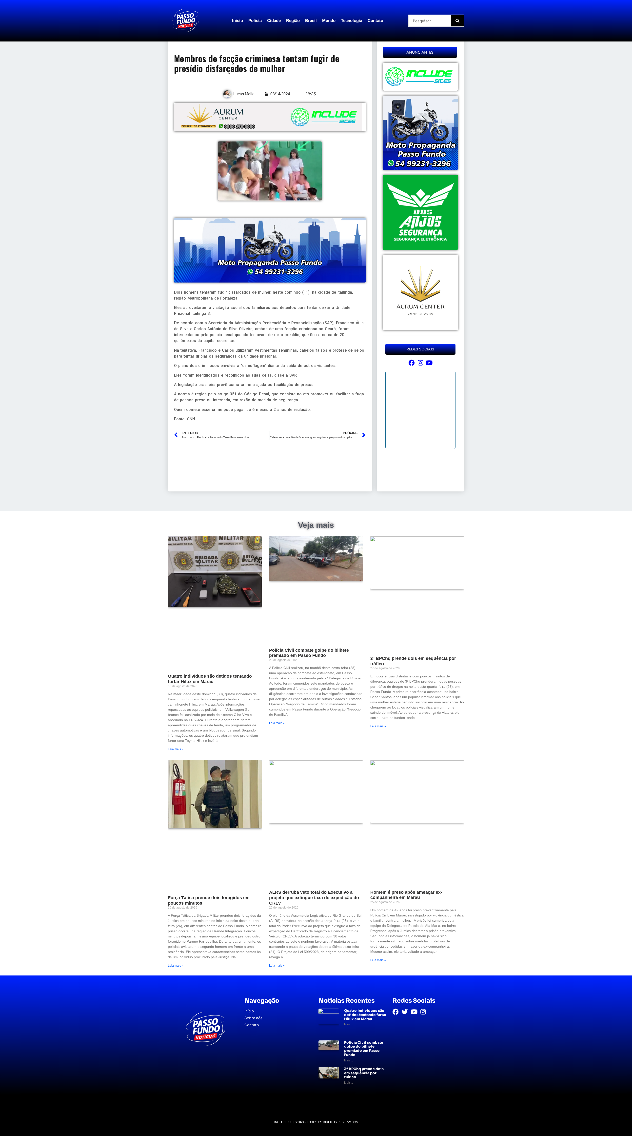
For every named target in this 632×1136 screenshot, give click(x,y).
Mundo (329, 20)
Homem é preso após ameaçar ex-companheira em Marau (406, 895)
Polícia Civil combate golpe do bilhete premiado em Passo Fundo (309, 653)
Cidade (274, 20)
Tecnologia (351, 20)
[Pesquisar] (457, 20)
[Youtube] (429, 363)
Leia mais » (175, 749)
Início (237, 20)
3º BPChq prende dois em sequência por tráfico (364, 1073)
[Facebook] (412, 363)
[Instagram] (420, 363)
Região (293, 20)
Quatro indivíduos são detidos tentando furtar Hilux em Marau (210, 679)
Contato (375, 20)
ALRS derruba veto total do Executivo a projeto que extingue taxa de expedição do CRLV (314, 897)
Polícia (255, 20)
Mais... (348, 1024)
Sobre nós (253, 1018)
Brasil (311, 20)
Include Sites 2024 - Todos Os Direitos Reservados (316, 1122)
